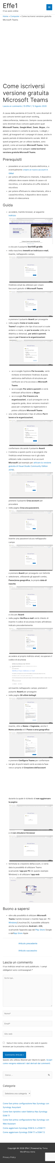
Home (5, 16)
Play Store (40, 930)
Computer (14, 16)
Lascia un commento (12, 106)
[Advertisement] (27, 52)
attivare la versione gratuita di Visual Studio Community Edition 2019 (30, 466)
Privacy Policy (9, 1157)
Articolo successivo (27, 950)
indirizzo (12, 215)
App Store (18, 933)
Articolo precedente (27, 943)
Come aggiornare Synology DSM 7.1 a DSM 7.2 (24, 1132)
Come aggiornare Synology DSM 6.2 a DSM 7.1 (24, 1128)
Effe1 (10, 6)
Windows (13, 922)
